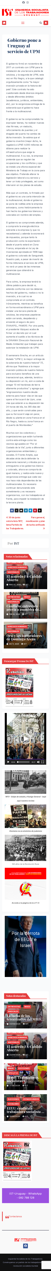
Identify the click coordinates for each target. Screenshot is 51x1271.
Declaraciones (15, 563)
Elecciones (23, 1068)
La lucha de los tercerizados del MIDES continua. (25, 1019)
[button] (41, 22)
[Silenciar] (38, 762)
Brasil (11, 1068)
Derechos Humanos (17, 567)
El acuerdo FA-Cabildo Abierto (24, 578)
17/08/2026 (15, 1086)
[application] (25, 739)
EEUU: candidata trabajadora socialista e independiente (25, 1111)
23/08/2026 (15, 1024)
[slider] (23, 762)
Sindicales (13, 1011)
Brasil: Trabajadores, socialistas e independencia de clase (24, 1080)
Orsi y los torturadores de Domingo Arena (24, 637)
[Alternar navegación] (23, 23)
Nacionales (13, 572)
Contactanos (15, 1216)
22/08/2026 (15, 1055)
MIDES (27, 597)
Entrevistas (14, 597)
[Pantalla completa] (42, 762)
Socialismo (13, 1104)
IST (16, 543)
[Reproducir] (8, 762)
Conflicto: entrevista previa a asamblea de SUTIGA (23, 609)
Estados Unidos (31, 1099)
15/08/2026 (15, 1116)
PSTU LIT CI (13, 1073)
